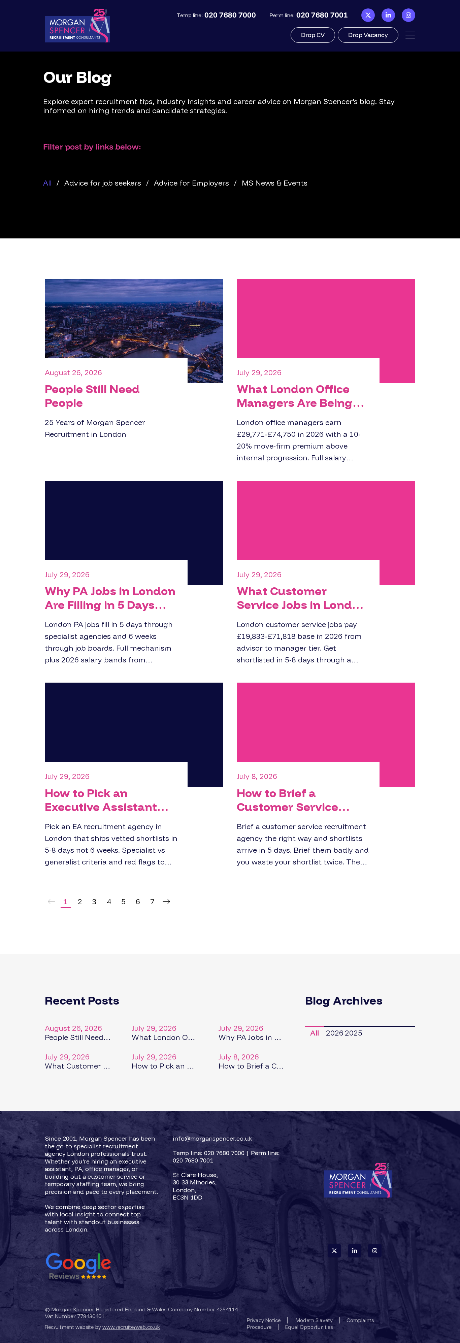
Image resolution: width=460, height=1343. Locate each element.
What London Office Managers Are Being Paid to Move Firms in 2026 (297, 396)
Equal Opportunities (309, 1327)
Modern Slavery (314, 1320)
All (314, 1033)
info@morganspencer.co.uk (212, 1138)
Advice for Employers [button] (191, 183)
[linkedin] (388, 15)
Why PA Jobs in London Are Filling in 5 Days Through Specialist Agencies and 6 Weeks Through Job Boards (110, 598)
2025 (353, 1033)
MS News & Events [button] (274, 183)
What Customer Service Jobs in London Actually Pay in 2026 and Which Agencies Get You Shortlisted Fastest (301, 598)
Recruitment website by (102, 1327)
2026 (334, 1033)
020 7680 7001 (322, 15)
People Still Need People (92, 396)
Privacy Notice (264, 1320)
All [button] (47, 183)
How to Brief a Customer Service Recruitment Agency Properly (296, 800)
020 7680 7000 (230, 15)
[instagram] (408, 15)
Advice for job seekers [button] (102, 183)
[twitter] (368, 15)
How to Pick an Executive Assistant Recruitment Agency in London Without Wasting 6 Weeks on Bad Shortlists (111, 800)
